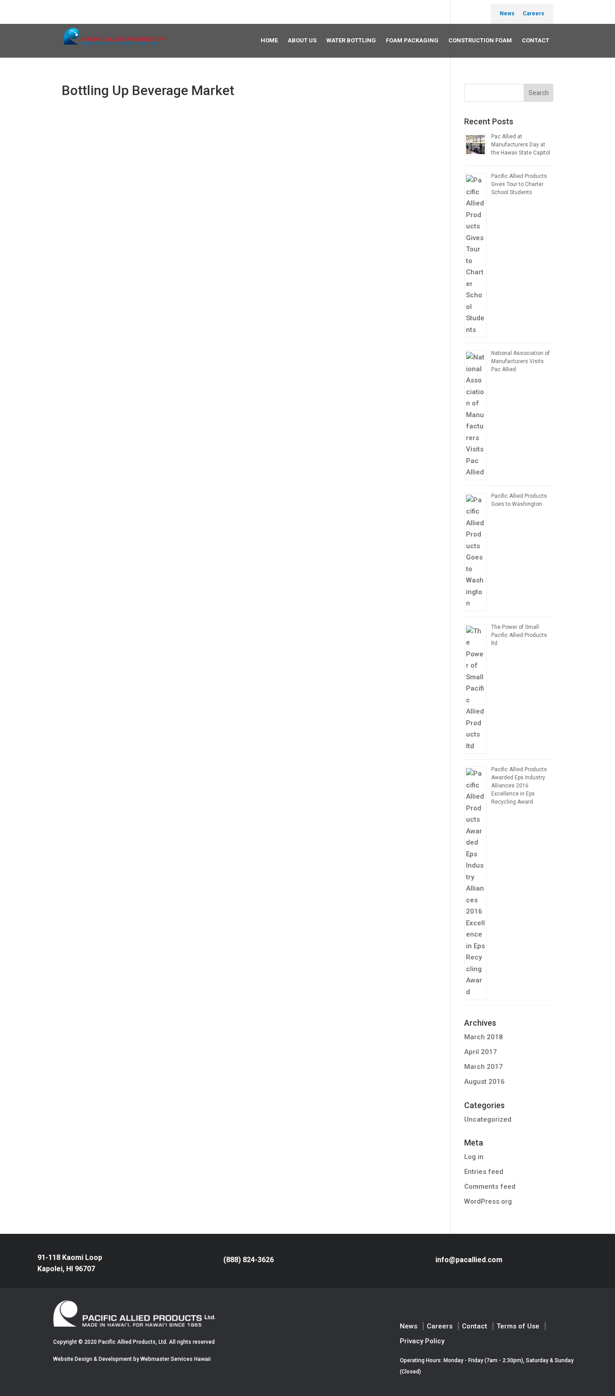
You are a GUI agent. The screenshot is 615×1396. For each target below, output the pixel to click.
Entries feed (483, 1172)
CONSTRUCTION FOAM (480, 40)
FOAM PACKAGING (412, 40)
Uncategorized (487, 1119)
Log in (474, 1157)
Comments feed (490, 1186)
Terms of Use (518, 1326)
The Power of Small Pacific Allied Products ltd (519, 635)
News (507, 14)
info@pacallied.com (468, 1259)
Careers (533, 14)
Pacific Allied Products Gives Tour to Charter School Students (519, 184)
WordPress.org (488, 1201)
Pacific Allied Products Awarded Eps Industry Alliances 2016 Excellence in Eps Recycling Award (519, 785)
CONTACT (535, 40)
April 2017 (480, 1052)
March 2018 (483, 1037)
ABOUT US (302, 40)
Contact (474, 1326)
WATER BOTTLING (351, 40)
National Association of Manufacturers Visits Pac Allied (520, 361)
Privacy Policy (422, 1341)
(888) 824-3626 (248, 1259)
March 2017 (483, 1067)
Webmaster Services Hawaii (175, 1359)
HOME (269, 40)
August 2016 (484, 1082)
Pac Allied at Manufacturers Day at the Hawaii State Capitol (520, 144)
